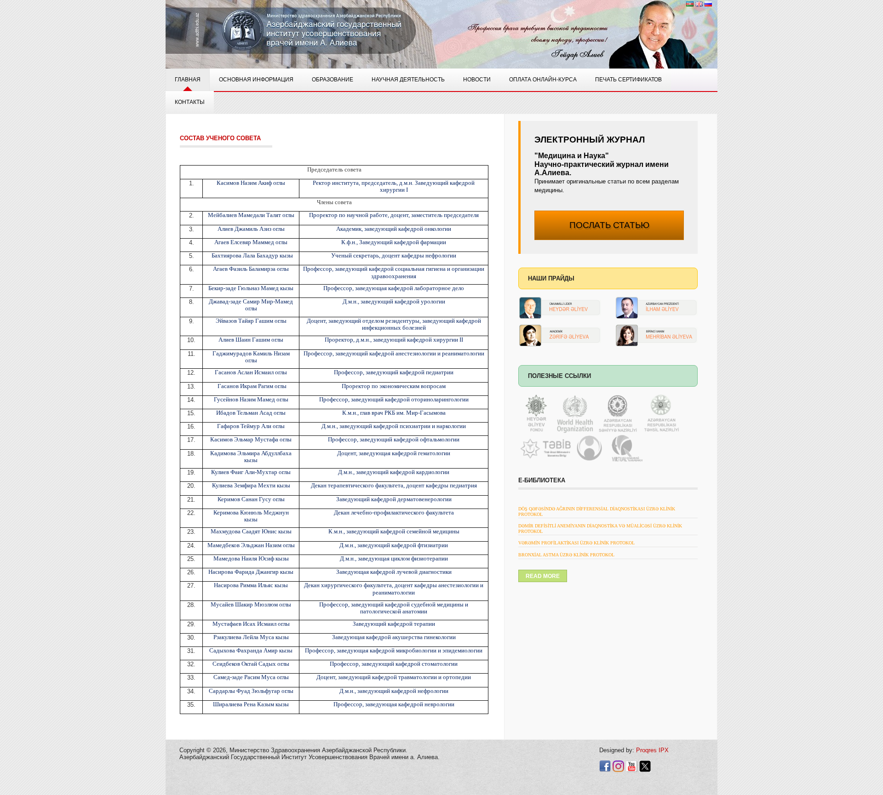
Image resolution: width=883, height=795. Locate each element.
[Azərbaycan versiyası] (690, 3)
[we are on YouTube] (631, 765)
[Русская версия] (708, 3)
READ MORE (543, 576)
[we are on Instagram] (618, 765)
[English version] (699, 3)
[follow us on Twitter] (645, 765)
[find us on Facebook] (605, 765)
